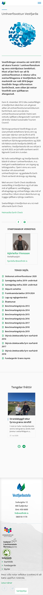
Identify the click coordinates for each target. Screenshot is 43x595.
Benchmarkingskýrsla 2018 (17, 327)
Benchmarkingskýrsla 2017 (17, 323)
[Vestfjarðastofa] (4, 3)
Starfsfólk (8, 561)
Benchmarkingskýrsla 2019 (17, 331)
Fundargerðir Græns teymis (17, 358)
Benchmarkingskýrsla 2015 (17, 314)
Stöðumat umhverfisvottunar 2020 (21, 276)
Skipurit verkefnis (13, 289)
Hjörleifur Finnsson (18, 253)
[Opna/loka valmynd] (39, 3)
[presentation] (24, 446)
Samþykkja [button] (21, 590)
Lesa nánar (6, 582)
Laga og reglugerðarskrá (16, 297)
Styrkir (7, 569)
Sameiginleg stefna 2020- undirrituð (21, 284)
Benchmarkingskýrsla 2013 (17, 306)
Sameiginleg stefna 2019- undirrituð (21, 280)
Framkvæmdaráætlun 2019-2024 (20, 293)
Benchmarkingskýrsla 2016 (17, 318)
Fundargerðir (10, 565)
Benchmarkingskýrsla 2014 (17, 310)
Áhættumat (10, 301)
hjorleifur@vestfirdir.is (17, 261)
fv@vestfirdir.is (21, 513)
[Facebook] (18, 222)
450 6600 (24, 509)
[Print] (24, 222)
